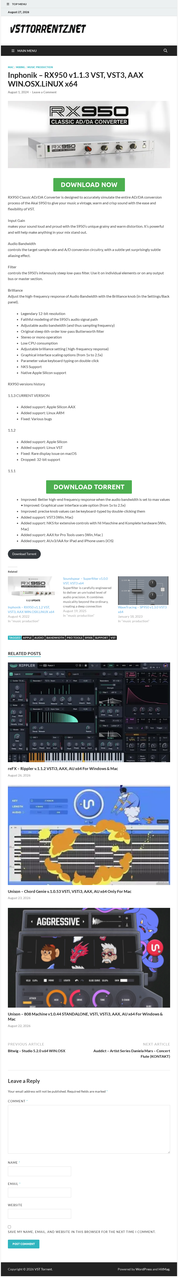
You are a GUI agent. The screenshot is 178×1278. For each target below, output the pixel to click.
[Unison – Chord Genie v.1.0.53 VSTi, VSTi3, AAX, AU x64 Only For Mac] (89, 836)
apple (27, 637)
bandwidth (55, 637)
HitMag (164, 1269)
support (101, 637)
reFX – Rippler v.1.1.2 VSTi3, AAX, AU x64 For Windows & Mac (63, 768)
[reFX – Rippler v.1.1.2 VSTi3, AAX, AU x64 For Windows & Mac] (89, 714)
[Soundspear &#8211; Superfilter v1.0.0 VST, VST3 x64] (90, 597)
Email (14, 1184)
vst (113, 637)
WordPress (144, 1269)
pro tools (74, 637)
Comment (18, 1101)
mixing (20, 67)
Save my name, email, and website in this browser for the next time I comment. (82, 1232)
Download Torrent (89, 487)
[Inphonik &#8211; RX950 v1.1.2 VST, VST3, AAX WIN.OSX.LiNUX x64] (33, 590)
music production (40, 67)
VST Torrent (43, 1269)
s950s (88, 637)
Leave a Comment (44, 92)
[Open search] (165, 50)
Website (15, 1205)
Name (14, 1162)
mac (11, 67)
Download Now (89, 185)
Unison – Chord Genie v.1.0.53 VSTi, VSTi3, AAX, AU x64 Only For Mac (69, 891)
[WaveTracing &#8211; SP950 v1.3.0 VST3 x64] (143, 590)
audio (39, 637)
